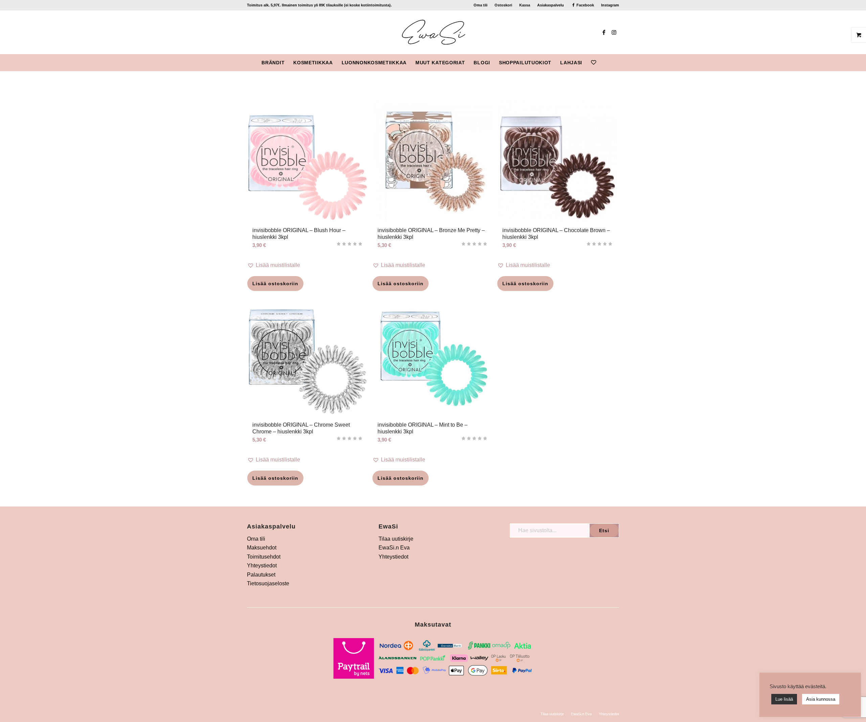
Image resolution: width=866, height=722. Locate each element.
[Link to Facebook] (604, 32)
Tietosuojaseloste (268, 583)
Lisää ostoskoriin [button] (275, 283)
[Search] (605, 62)
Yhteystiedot (262, 565)
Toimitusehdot (263, 557)
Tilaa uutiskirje (396, 539)
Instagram (610, 5)
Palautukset (261, 575)
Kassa (524, 5)
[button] (307, 265)
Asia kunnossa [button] (820, 699)
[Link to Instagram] (614, 32)
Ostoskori (503, 5)
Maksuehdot (261, 547)
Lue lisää (784, 699)
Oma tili (480, 5)
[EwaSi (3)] (433, 32)
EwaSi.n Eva (394, 547)
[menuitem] (480, 5)
